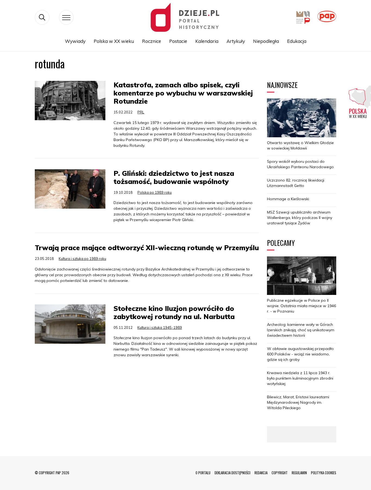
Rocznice (151, 41)
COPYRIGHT (280, 472)
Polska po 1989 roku (154, 192)
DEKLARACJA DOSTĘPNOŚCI (232, 472)
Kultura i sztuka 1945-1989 (159, 327)
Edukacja (296, 41)
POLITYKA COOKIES (323, 472)
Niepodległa (266, 41)
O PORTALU (203, 472)
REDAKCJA (261, 472)
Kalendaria (206, 41)
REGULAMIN (299, 472)
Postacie (178, 41)
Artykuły (236, 41)
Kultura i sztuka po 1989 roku (82, 258)
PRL (140, 112)
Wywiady (75, 41)
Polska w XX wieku (114, 41)
